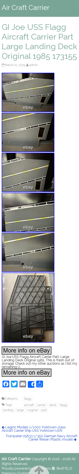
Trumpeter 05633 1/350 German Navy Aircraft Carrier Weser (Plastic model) (41, 437)
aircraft (28, 405)
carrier (41, 405)
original (32, 410)
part (44, 410)
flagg (27, 398)
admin (33, 65)
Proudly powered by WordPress (26, 468)
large (20, 410)
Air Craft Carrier (26, 7)
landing (8, 410)
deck (52, 405)
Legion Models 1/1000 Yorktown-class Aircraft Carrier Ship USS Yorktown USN (34, 429)
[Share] (31, 384)
